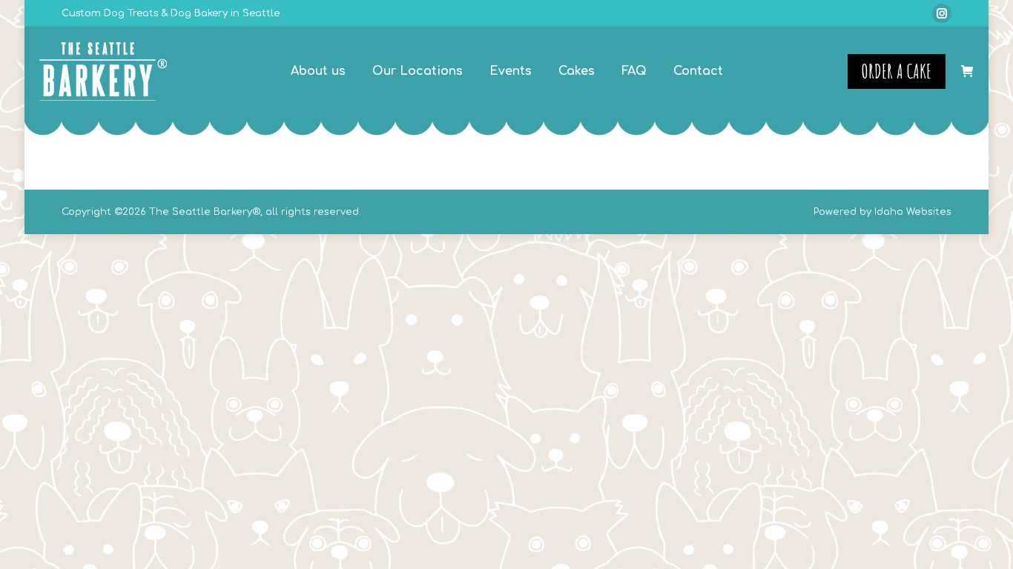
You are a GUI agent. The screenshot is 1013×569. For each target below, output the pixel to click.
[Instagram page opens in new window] (941, 13)
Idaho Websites (912, 212)
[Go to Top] (991, 547)
